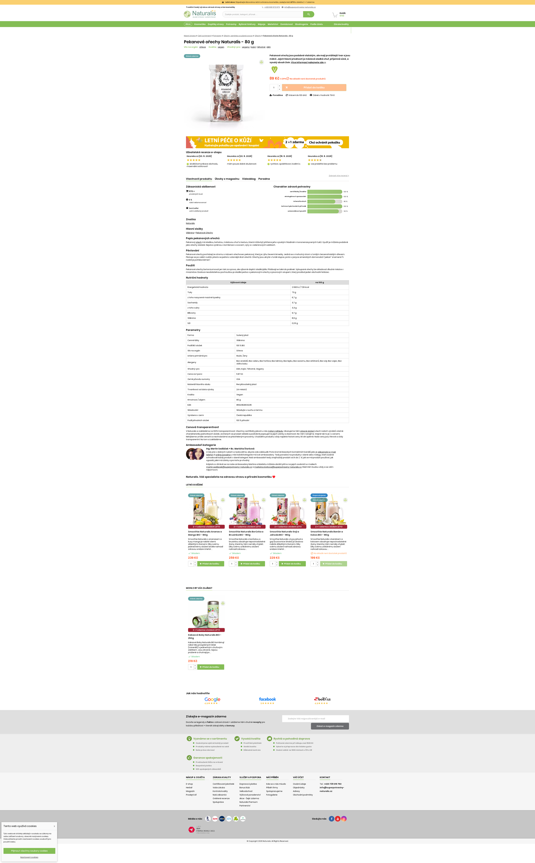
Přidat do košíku (305, 87)
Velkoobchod (245, 791)
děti (269, 47)
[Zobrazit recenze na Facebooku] (267, 699)
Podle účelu (316, 24)
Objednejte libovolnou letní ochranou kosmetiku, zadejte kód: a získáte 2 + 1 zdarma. (270, 2)
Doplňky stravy (216, 24)
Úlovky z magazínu (227, 179)
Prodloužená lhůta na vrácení (209, 762)
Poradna (264, 179)
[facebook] (331, 819)
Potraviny (231, 24)
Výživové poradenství (250, 794)
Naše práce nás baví (205, 750)
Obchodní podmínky (303, 794)
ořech (199, 242)
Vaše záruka (219, 787)
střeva (202, 47)
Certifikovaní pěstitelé (223, 784)
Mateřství (273, 24)
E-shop (189, 784)
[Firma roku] (267, 829)
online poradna (223, 454)
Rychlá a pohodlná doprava (292, 738)
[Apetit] (215, 819)
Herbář (189, 787)
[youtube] (338, 819)
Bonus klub (244, 787)
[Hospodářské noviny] (229, 819)
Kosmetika (200, 24)
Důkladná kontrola (252, 750)
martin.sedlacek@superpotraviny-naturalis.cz (229, 467)
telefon (209, 454)
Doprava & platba (248, 784)
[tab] (199, 179)
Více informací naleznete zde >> (308, 62)
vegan (221, 47)
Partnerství (244, 805)
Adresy (296, 791)
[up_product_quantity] (195, 562)
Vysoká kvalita (250, 738)
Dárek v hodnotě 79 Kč (324, 95)
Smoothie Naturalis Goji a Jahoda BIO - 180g (284, 533)
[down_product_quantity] (195, 565)
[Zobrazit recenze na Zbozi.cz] (322, 699)
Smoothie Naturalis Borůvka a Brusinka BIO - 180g (246, 533)
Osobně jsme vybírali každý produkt (212, 743)
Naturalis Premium (248, 802)
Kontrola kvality (220, 791)
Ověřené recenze (221, 798)
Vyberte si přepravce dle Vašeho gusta (294, 746)
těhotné (261, 47)
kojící (253, 47)
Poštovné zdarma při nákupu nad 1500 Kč (294, 743)
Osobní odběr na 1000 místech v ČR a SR (294, 750)
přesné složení (307, 431)
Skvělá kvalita (250, 746)
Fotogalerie (271, 794)
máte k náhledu (275, 431)
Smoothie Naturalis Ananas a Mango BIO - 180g (205, 533)
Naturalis (190, 223)
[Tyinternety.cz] (243, 819)
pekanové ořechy (204, 232)
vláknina (190, 232)
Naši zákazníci (220, 794)
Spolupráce (218, 802)
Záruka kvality (341, 24)
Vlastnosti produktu (199, 179)
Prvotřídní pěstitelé (252, 743)
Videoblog (249, 179)
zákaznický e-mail (327, 452)
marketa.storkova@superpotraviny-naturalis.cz (278, 467)
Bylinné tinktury (247, 24)
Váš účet (298, 777)
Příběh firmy (272, 787)
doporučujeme (319, 495)
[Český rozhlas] (208, 819)
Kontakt (325, 777)
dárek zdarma (192, 56)
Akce (188, 24)
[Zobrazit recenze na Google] (212, 699)
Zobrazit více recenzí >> (339, 175)
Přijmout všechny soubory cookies (29, 850)
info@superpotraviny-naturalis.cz (300, 7)
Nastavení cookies (29, 857)
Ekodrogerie (301, 24)
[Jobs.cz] (222, 819)
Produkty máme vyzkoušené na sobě (212, 746)
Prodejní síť (191, 794)
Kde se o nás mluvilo (276, 784)
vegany (246, 47)
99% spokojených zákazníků (208, 769)
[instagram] (344, 819)
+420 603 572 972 (272, 7)
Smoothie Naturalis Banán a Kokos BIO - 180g (327, 533)
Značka (191, 219)
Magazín (344, 30)
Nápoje (261, 24)
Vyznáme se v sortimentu (210, 738)
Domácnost (286, 24)
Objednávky (299, 787)
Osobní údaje (299, 784)
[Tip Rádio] (236, 819)
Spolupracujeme (274, 791)
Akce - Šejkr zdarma (249, 798)
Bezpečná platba (204, 765)
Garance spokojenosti (207, 757)
